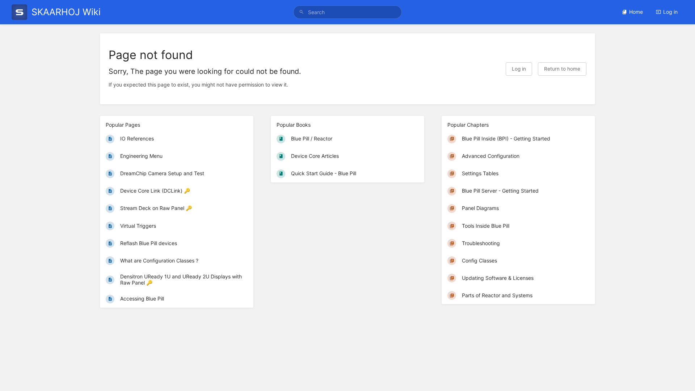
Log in (670, 12)
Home (636, 12)
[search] (347, 12)
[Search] (301, 12)
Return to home (562, 69)
